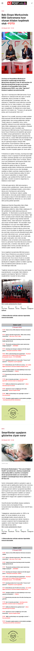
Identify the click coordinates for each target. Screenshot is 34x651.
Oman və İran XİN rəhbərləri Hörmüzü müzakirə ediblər (16, 330)
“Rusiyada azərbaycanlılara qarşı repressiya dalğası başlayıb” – (15, 345)
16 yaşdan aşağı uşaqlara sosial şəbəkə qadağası (16, 399)
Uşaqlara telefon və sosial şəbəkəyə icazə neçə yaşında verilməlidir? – (16, 370)
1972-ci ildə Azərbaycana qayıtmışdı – (16, 355)
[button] (2, 3)
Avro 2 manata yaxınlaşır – (14, 380)
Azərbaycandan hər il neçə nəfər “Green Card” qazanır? (16, 360)
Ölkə (3, 11)
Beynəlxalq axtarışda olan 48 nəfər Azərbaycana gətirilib (16, 375)
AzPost (4, 310)
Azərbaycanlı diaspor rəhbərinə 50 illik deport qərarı (16, 349)
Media (3, 428)
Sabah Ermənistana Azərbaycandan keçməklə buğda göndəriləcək (16, 340)
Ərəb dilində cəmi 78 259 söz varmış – (16, 365)
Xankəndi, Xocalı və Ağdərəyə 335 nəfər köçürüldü (14, 389)
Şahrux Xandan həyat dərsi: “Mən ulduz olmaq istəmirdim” (16, 335)
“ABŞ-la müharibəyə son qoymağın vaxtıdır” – (16, 394)
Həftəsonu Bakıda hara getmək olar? (15, 384)
